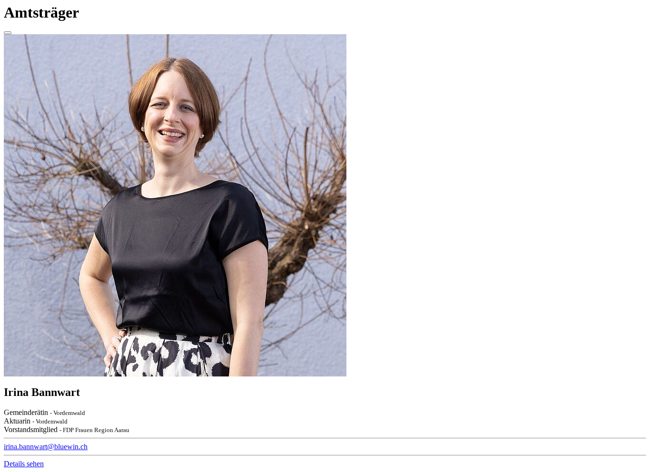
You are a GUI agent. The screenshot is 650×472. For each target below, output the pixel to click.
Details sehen (24, 464)
